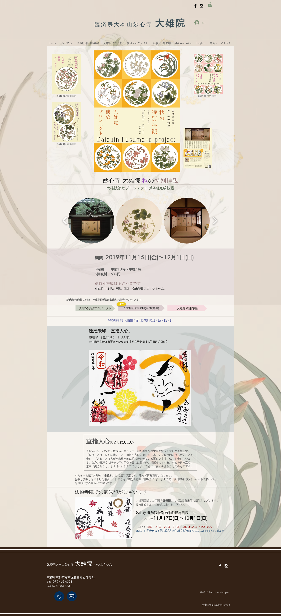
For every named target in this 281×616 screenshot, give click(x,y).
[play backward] (65, 220)
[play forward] (214, 220)
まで (221, 530)
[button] (210, 4)
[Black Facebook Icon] (195, 5)
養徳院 (166, 500)
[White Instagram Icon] (226, 565)
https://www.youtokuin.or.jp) (202, 530)
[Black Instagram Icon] (201, 5)
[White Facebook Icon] (220, 565)
